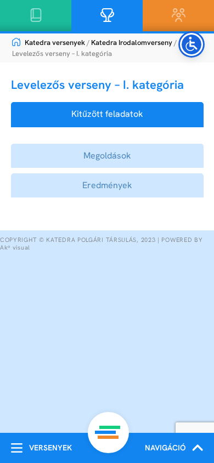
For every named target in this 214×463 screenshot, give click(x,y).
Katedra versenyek (54, 42)
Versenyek (50, 448)
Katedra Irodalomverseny (131, 42)
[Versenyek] (16, 448)
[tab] (107, 114)
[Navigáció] (198, 448)
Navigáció (165, 448)
